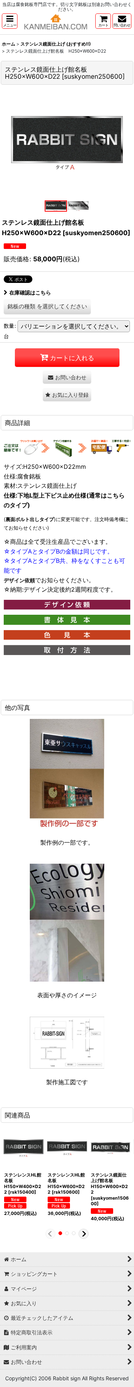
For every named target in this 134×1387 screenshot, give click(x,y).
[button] (9, 21)
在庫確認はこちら (30, 292)
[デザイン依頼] (67, 604)
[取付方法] (67, 649)
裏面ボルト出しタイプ (30, 519)
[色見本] (67, 634)
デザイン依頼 (19, 580)
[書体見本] (67, 619)
